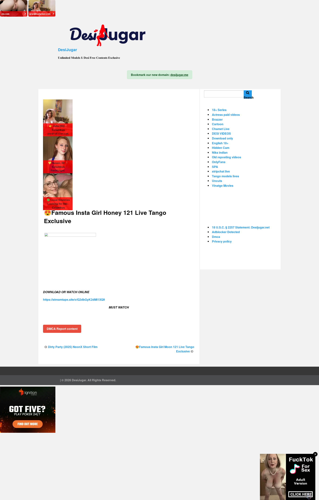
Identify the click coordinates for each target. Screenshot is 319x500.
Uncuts (217, 181)
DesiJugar (67, 49)
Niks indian (220, 152)
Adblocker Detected (226, 232)
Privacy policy (222, 241)
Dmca (216, 237)
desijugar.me (179, 75)
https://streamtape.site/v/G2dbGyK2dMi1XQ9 (74, 299)
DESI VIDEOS (221, 133)
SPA (215, 167)
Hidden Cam (220, 148)
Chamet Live (220, 129)
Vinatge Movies (222, 185)
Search (248, 97)
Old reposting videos (226, 157)
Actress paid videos (226, 114)
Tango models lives (225, 176)
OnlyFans (218, 162)
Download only (222, 138)
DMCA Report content (62, 329)
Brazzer (217, 119)
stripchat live (221, 171)
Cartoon (217, 124)
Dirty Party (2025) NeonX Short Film (72, 347)
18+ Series (219, 110)
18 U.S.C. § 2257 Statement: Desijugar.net (241, 227)
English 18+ (220, 143)
